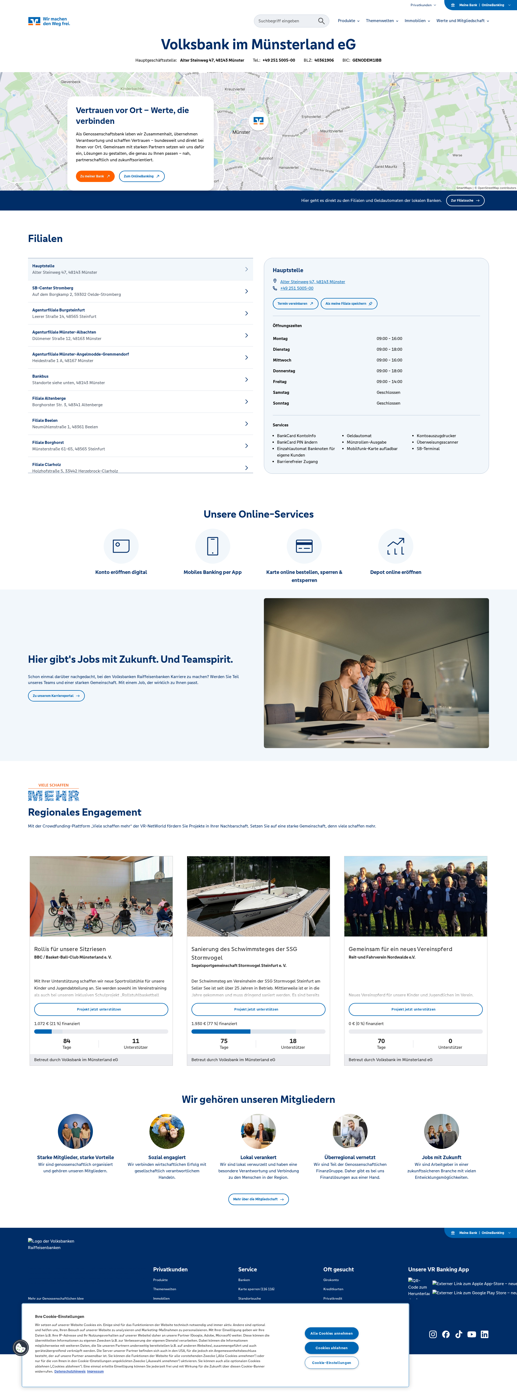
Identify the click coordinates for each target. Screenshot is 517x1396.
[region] (215, 1345)
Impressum (95, 1371)
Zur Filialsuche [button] (462, 200)
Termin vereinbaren (292, 303)
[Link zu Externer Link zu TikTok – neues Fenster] (459, 1334)
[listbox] (140, 365)
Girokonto (331, 1280)
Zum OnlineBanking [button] (138, 176)
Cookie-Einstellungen (331, 1362)
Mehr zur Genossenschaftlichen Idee (56, 1298)
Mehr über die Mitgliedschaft (255, 1199)
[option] (140, 269)
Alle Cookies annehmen (331, 1333)
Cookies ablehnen (332, 1348)
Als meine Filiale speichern (346, 303)
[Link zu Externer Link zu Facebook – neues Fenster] (446, 1334)
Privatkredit (332, 1298)
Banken (244, 1280)
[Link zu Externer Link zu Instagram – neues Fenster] (433, 1334)
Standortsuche (249, 1298)
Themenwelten (164, 1289)
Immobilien (161, 1298)
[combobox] (286, 21)
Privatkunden (421, 5)
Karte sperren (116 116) (256, 1289)
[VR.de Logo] (56, 21)
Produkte (160, 1280)
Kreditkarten (333, 1289)
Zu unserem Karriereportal (53, 696)
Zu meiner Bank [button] (92, 176)
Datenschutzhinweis (70, 1371)
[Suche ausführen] (321, 21)
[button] (20, 1347)
